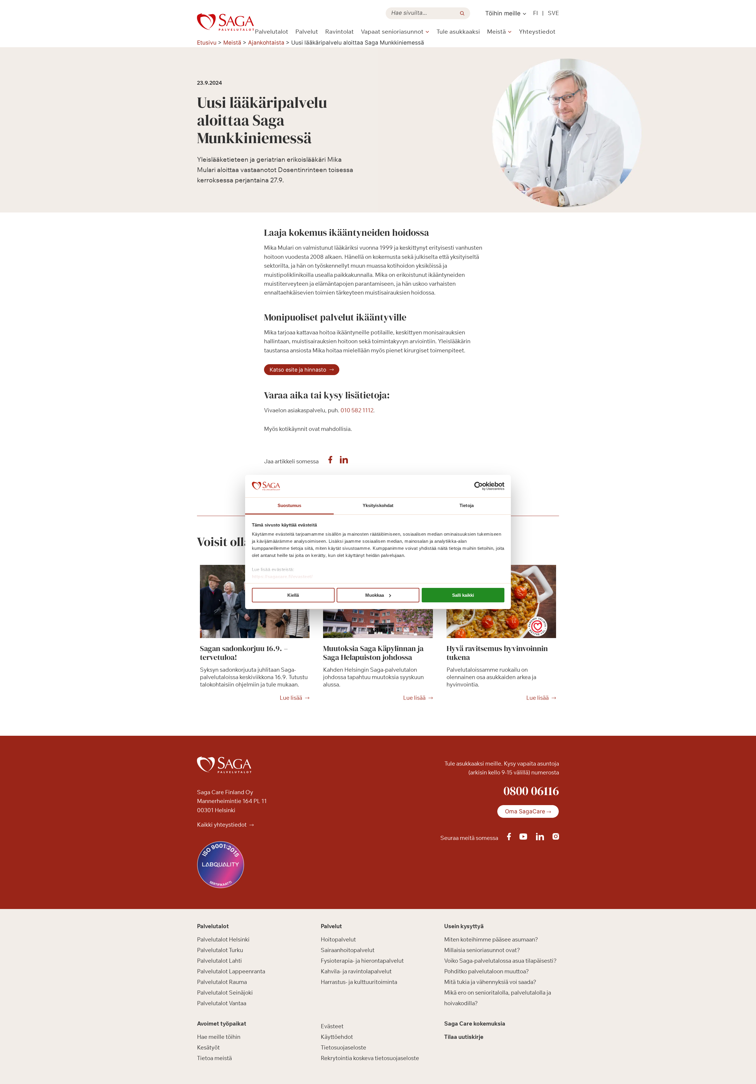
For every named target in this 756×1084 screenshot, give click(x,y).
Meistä (232, 42)
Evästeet (332, 1026)
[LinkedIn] (344, 461)
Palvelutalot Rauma (222, 981)
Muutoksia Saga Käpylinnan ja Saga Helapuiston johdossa (373, 653)
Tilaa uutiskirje (463, 1036)
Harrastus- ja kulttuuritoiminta (359, 981)
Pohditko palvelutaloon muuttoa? (486, 971)
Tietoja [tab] (467, 505)
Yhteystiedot (537, 31)
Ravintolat (339, 31)
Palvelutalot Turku (220, 950)
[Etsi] (462, 13)
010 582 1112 (356, 410)
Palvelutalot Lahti (219, 960)
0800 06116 (531, 790)
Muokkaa (374, 595)
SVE (553, 13)
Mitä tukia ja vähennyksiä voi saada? (490, 981)
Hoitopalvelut (338, 939)
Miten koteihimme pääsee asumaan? (491, 939)
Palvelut (306, 31)
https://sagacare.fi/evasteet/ (282, 576)
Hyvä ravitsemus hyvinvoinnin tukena (497, 653)
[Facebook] (330, 461)
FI (535, 13)
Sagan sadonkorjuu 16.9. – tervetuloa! (244, 653)
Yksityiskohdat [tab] (378, 505)
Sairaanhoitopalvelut (347, 950)
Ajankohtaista (266, 42)
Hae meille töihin (218, 1036)
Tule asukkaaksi (458, 31)
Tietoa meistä (214, 1058)
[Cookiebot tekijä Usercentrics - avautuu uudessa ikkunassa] (478, 486)
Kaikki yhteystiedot (222, 824)
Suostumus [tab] (290, 505)
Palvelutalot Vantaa (221, 1003)
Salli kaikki (463, 595)
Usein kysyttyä (464, 926)
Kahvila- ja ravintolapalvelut (356, 971)
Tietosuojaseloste (343, 1047)
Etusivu (206, 42)
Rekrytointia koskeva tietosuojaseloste (370, 1058)
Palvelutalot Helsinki (223, 939)
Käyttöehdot (337, 1036)
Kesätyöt (208, 1047)
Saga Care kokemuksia (474, 1023)
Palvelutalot (271, 31)
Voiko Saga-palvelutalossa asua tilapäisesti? (500, 960)
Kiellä (293, 595)
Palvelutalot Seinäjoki (225, 992)
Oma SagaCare (525, 811)
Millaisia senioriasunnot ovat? (482, 950)
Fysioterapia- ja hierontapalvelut (362, 960)
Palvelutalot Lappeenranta (231, 971)
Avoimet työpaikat (221, 1023)
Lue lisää (291, 698)
